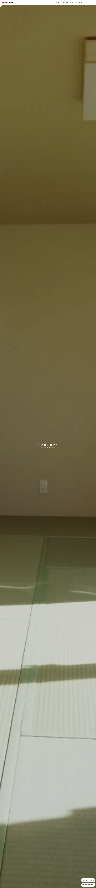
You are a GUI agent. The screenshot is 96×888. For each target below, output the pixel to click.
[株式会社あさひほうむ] (9, 2)
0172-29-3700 (87, 2)
